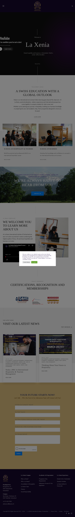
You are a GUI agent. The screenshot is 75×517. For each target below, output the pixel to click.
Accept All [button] (34, 262)
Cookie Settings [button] (26, 262)
